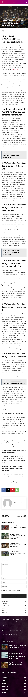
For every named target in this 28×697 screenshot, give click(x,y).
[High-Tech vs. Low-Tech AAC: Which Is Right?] (4, 665)
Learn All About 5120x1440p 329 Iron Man (18, 526)
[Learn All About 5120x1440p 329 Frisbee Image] (5, 553)
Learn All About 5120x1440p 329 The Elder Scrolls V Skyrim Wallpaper (18, 536)
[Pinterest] (12, 490)
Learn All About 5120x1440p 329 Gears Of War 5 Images (18, 545)
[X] (8, 490)
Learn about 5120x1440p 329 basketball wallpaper (6, 517)
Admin (7, 31)
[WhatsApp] (17, 490)
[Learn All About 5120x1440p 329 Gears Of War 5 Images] (5, 545)
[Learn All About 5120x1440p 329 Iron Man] (5, 527)
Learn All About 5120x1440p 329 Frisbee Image (17, 553)
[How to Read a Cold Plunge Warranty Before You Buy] (4, 647)
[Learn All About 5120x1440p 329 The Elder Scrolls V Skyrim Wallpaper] (5, 536)
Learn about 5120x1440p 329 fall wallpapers (22, 517)
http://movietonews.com (18, 502)
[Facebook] (3, 490)
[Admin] (3, 31)
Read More (15, 69)
